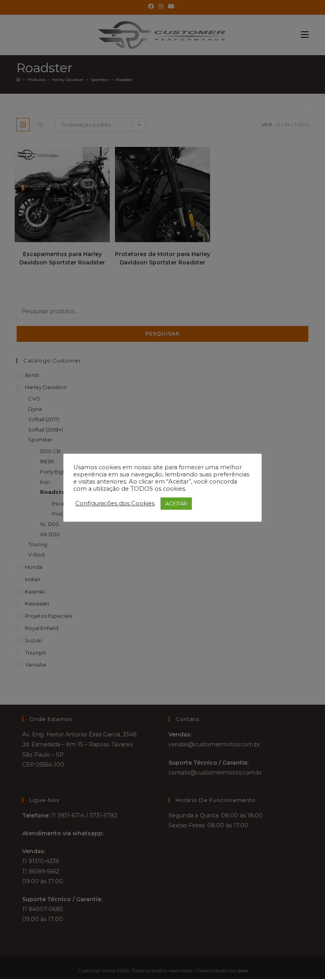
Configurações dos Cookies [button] (115, 503)
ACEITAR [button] (176, 503)
